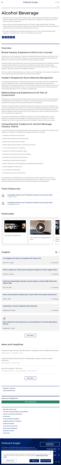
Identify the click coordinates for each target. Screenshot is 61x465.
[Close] (51, 452)
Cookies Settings (10, 460)
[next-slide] (56, 244)
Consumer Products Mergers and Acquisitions (15, 411)
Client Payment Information (51, 450)
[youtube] (59, 462)
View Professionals (30, 402)
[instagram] (53, 462)
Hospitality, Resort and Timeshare (12, 421)
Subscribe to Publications (50, 444)
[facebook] (56, 462)
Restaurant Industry (8, 430)
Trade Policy (6, 433)
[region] (27, 457)
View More (30, 335)
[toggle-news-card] (56, 252)
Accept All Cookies (45, 460)
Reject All (34, 460)
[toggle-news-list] (59, 252)
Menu (58, 2)
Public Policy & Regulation (10, 428)
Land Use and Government (10, 426)
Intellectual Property (8, 423)
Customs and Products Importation (12, 414)
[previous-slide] (52, 244)
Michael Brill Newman (9, 390)
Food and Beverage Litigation (11, 418)
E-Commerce (6, 416)
